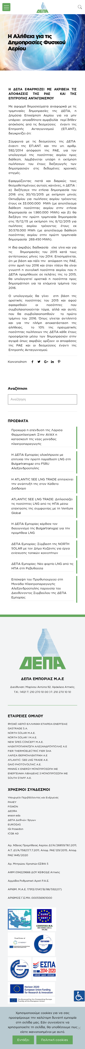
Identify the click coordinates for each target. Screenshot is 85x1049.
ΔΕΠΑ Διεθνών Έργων (22, 820)
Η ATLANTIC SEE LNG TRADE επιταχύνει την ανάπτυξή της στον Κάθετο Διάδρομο (42, 484)
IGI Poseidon (15, 829)
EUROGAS (14, 824)
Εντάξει (23, 1039)
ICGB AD (13, 833)
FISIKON (13, 806)
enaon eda (14, 815)
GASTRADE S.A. (18, 728)
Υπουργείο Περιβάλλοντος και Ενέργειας (33, 797)
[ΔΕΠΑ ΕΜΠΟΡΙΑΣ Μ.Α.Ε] (42, 7)
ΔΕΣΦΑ (12, 811)
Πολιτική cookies (54, 1039)
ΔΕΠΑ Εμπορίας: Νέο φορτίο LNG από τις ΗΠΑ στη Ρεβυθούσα (42, 566)
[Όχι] (79, 1028)
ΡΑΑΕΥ (12, 802)
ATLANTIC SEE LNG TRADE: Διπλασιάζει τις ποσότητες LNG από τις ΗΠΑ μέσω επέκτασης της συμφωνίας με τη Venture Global (42, 505)
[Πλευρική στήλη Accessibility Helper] (79, 996)
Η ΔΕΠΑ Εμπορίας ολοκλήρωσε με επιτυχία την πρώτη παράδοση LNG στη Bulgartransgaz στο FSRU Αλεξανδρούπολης (41, 461)
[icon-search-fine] (80, 7)
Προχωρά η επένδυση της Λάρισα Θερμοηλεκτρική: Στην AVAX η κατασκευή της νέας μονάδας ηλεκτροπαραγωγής (37, 436)
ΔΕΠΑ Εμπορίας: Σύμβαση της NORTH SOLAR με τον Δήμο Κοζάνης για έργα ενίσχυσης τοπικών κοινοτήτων (40, 548)
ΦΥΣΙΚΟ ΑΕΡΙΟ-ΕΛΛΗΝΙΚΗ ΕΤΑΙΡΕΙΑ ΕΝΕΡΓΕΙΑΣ (38, 723)
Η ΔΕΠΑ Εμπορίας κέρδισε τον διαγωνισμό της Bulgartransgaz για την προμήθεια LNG (40, 528)
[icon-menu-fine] (6, 7)
